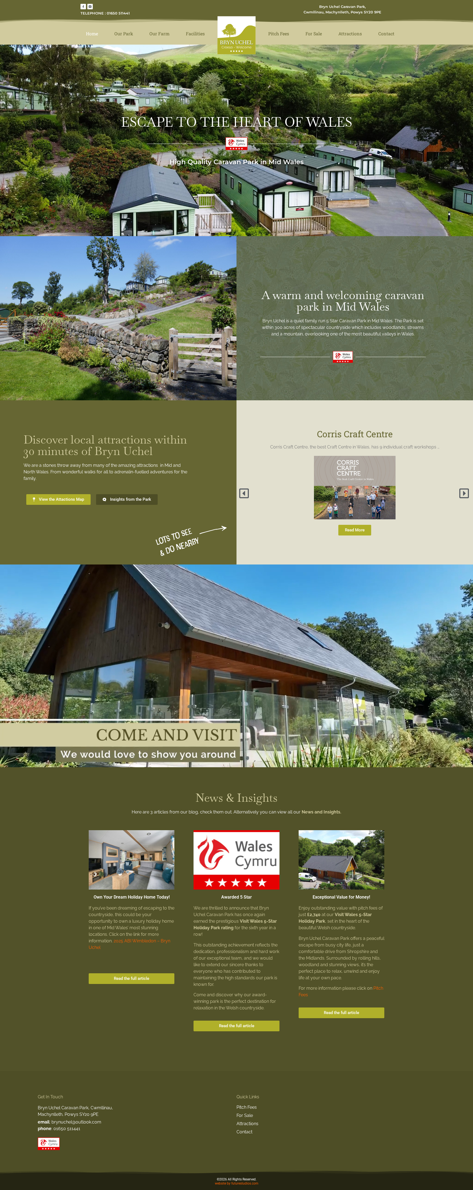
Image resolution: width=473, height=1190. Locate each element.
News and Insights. (321, 812)
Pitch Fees (278, 33)
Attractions (350, 33)
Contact (386, 33)
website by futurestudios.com (236, 1183)
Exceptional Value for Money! (341, 897)
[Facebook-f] (83, 6)
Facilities (195, 33)
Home (92, 33)
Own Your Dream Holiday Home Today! (132, 897)
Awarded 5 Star (236, 897)
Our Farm (159, 33)
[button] (244, 493)
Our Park (123, 33)
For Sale (313, 33)
